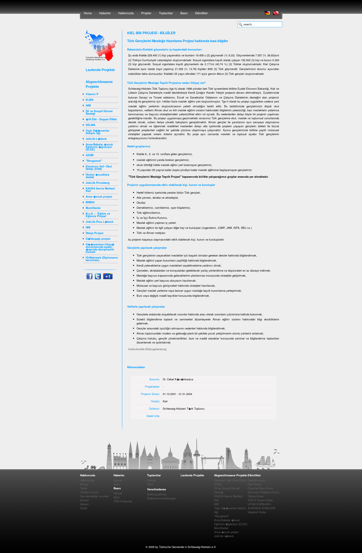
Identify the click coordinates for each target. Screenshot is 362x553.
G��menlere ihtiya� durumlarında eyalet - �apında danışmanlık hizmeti (100, 248)
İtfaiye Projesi (94, 233)
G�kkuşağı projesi (98, 239)
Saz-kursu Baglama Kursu (263, 492)
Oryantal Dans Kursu (260, 488)
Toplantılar (166, 13)
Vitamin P (92, 94)
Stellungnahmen (157, 494)
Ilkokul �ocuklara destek (97, 175)
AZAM (89, 155)
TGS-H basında (123, 501)
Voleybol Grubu (257, 512)
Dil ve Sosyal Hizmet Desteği (99, 112)
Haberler (105, 13)
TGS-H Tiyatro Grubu (260, 500)
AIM (88, 105)
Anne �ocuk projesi (99, 196)
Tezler (83, 488)
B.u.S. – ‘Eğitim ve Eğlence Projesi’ (98, 214)
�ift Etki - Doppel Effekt (101, 119)
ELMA (89, 100)
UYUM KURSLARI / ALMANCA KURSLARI (261, 506)
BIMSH (90, 202)
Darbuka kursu (256, 480)
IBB (88, 227)
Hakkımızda (126, 13)
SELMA (90, 125)
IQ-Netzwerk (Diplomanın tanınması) (102, 258)
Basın (184, 13)
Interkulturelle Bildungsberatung (147, 349)
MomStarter (93, 208)
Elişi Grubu (254, 484)
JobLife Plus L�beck (99, 222)
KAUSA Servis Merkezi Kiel (100, 189)
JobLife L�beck (96, 139)
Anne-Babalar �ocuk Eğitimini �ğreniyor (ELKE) (99, 146)
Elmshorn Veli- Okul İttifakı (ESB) (99, 167)
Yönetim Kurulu (89, 492)
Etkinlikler (201, 13)
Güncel (118, 480)
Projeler (146, 13)
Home (88, 13)
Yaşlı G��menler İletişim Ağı (97, 131)
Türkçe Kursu (256, 496)
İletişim (84, 504)
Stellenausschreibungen (161, 498)
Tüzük (83, 508)
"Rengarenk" (94, 161)
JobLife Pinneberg (98, 183)
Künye (84, 484)
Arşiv (117, 484)
